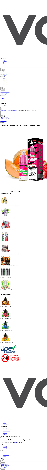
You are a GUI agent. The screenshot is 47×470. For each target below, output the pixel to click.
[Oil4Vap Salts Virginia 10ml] (5, 305)
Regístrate (5, 84)
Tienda (4, 110)
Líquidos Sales (14, 110)
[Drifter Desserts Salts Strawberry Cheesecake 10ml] (5, 253)
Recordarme (2, 74)
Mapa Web (5, 447)
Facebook (5, 433)
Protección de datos (6, 431)
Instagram (5, 434)
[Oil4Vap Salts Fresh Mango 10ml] (5, 341)
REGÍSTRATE (3, 75)
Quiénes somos (6, 62)
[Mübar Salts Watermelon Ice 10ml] (5, 229)
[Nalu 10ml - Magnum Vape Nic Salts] (5, 288)
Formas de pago (6, 428)
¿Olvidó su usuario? (4, 71)
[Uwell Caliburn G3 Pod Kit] (5, 277)
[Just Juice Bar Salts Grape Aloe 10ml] (5, 217)
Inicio (4, 60)
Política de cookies (18, 442)
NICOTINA (13, 191)
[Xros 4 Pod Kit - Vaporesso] (4, 241)
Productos (5, 61)
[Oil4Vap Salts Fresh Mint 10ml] (5, 329)
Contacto (4, 63)
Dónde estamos (6, 424)
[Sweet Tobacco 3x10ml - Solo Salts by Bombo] (5, 265)
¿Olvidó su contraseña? (4, 73)
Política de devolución (7, 429)
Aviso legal (5, 446)
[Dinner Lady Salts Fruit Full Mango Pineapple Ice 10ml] (5, 205)
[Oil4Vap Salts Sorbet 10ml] (5, 317)
